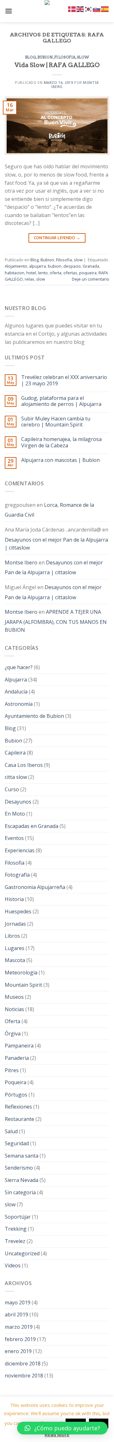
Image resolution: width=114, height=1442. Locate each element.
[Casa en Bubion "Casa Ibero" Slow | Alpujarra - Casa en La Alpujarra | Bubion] (57, 11)
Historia (14, 899)
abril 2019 (16, 1314)
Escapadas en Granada (31, 826)
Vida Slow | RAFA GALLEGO (57, 65)
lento (43, 273)
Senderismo (19, 1167)
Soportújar (18, 1216)
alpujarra (37, 266)
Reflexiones (18, 1106)
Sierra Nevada (21, 1180)
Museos (14, 996)
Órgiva (13, 1033)
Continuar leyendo (57, 237)
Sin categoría (20, 1192)
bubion (54, 266)
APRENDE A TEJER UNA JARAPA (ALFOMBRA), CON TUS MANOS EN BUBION (56, 620)
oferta (55, 273)
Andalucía (16, 691)
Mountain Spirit (23, 984)
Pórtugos (16, 1094)
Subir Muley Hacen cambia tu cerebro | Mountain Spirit (55, 422)
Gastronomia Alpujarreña (35, 887)
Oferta (12, 1021)
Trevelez (15, 1241)
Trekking (16, 1228)
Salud (11, 1131)
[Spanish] (105, 8)
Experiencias (20, 850)
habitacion (14, 273)
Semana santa (21, 1155)
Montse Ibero (21, 562)
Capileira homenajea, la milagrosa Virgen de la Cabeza (61, 442)
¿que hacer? (19, 667)
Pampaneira (19, 1045)
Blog (30, 57)
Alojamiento (16, 266)
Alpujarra (16, 679)
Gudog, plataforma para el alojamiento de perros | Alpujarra (61, 401)
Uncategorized (22, 1253)
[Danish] (72, 8)
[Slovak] (97, 8)
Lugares (14, 948)
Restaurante (19, 1119)
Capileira (15, 752)
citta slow (16, 777)
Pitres (12, 1070)
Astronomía (19, 703)
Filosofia (65, 57)
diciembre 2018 (23, 1363)
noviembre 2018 (24, 1375)
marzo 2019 (19, 1326)
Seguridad (17, 1143)
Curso (12, 789)
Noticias (14, 1009)
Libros (12, 935)
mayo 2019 (17, 1302)
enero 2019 (18, 1351)
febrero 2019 (20, 1339)
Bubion (45, 57)
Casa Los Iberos (24, 764)
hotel (31, 273)
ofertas (70, 273)
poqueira (88, 273)
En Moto (15, 813)
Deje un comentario (90, 279)
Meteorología (21, 972)
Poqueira (15, 1082)
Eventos (14, 838)
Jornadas (15, 923)
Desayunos (18, 801)
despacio (72, 266)
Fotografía (17, 874)
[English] (80, 8)
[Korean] (89, 8)
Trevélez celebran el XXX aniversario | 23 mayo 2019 (64, 380)
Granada (91, 266)
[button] (62, 1428)
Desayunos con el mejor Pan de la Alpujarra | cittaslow (56, 543)
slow (83, 57)
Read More (57, 1434)
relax (29, 279)
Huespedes (18, 911)
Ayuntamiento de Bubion (34, 715)
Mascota (15, 960)
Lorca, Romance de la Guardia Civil (49, 510)
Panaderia (17, 1057)
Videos (13, 1265)
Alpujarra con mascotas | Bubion (60, 460)
